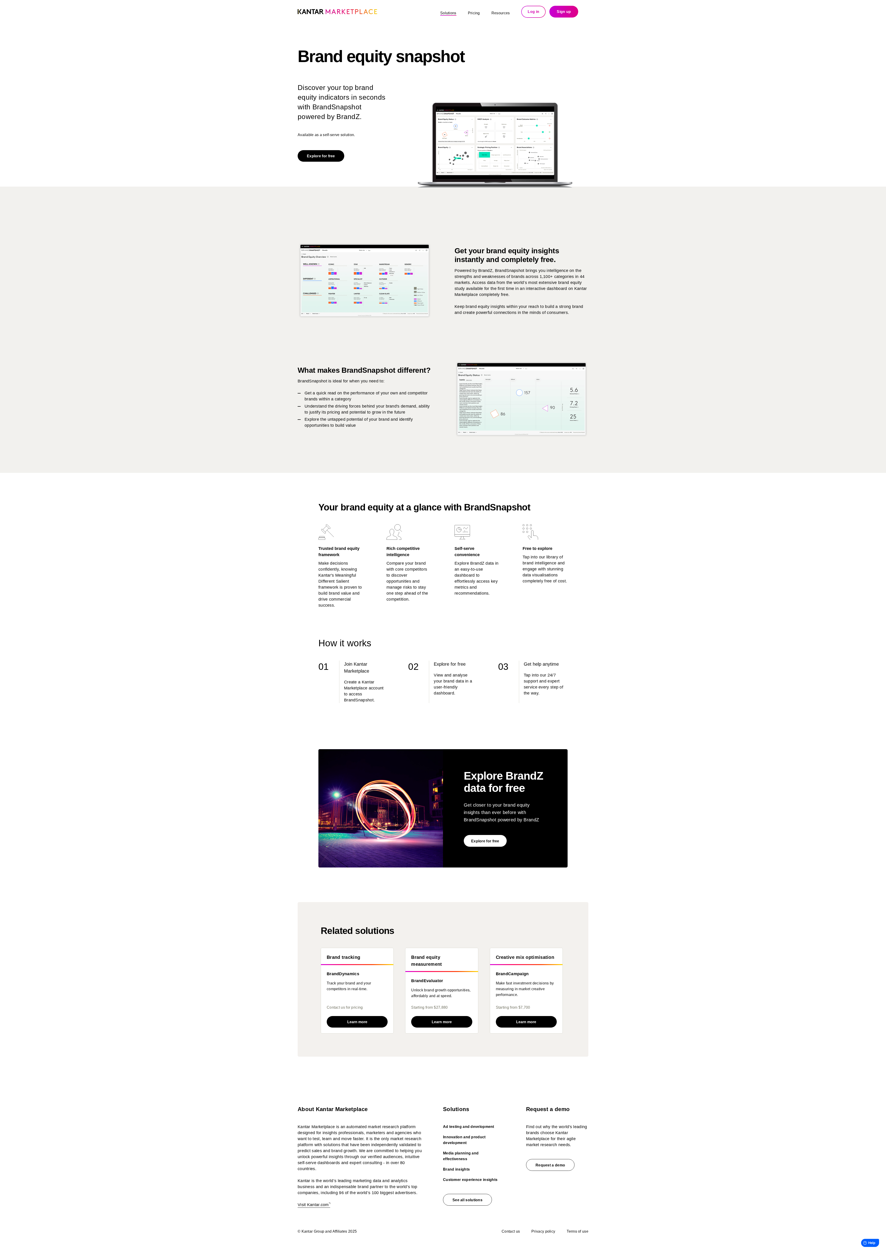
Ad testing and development (468, 1127)
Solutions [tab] (448, 13)
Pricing (474, 13)
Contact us (511, 1231)
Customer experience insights (470, 1180)
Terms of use (577, 1231)
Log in (533, 12)
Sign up (564, 12)
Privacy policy (543, 1231)
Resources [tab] (500, 13)
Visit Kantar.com (313, 1204)
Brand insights (456, 1169)
